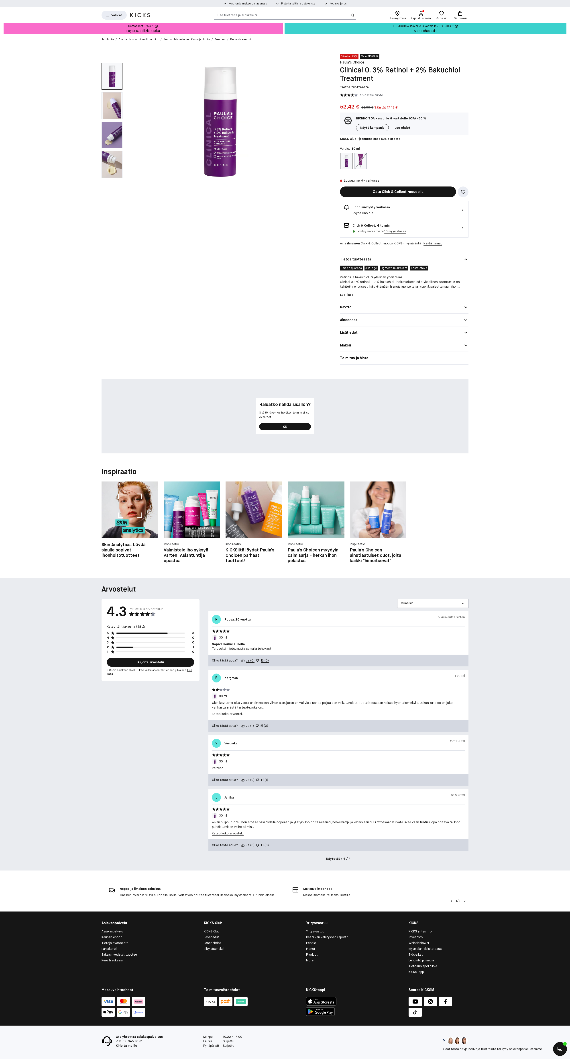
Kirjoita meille (126, 1046)
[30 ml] (346, 161)
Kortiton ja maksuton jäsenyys (248, 3)
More (310, 960)
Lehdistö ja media (421, 960)
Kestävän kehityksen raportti (327, 937)
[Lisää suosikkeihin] (463, 191)
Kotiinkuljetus (338, 3)
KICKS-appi (417, 972)
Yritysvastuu (315, 931)
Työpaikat (416, 954)
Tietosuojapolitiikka (423, 966)
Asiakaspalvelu (112, 931)
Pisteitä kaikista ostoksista (298, 3)
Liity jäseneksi (214, 949)
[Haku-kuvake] (352, 15)
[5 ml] (360, 161)
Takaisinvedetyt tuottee (119, 954)
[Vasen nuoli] (450, 900)
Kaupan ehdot (112, 937)
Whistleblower (419, 943)
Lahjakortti (109, 949)
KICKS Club (212, 931)
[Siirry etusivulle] (140, 15)
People (311, 943)
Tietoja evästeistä (115, 943)
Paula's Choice (352, 62)
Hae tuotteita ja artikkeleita (238, 15)
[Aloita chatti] (560, 1049)
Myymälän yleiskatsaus (425, 949)
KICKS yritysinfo (420, 931)
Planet (310, 949)
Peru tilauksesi (112, 960)
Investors (416, 937)
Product (312, 954)
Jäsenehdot (212, 943)
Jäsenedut (211, 937)
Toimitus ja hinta (354, 358)
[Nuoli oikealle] (464, 900)
